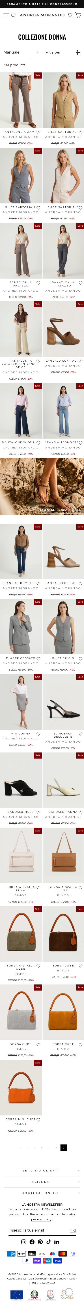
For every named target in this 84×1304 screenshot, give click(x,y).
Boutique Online (41, 1193)
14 (56, 1147)
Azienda (41, 1181)
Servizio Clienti (41, 1170)
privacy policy (41, 1219)
